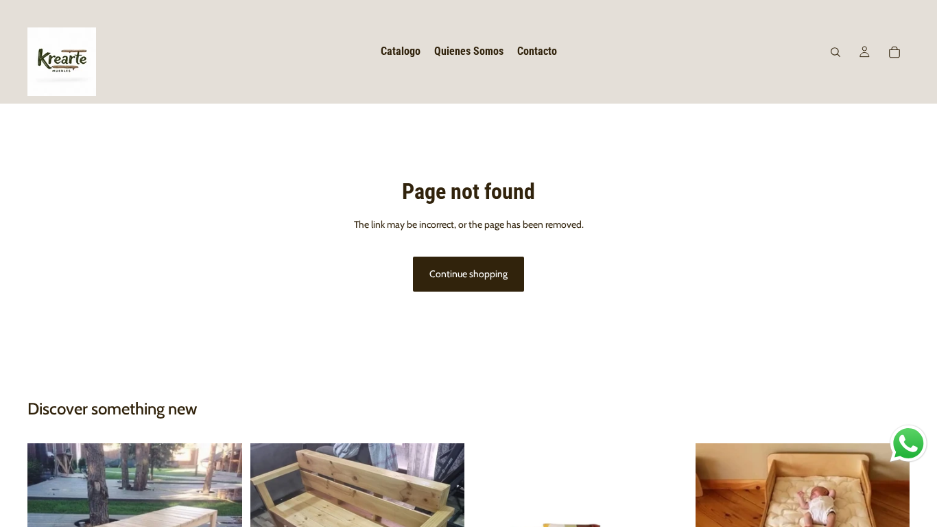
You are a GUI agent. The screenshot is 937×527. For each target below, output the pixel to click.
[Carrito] (894, 52)
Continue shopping (468, 274)
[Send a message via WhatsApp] (908, 443)
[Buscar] (835, 52)
